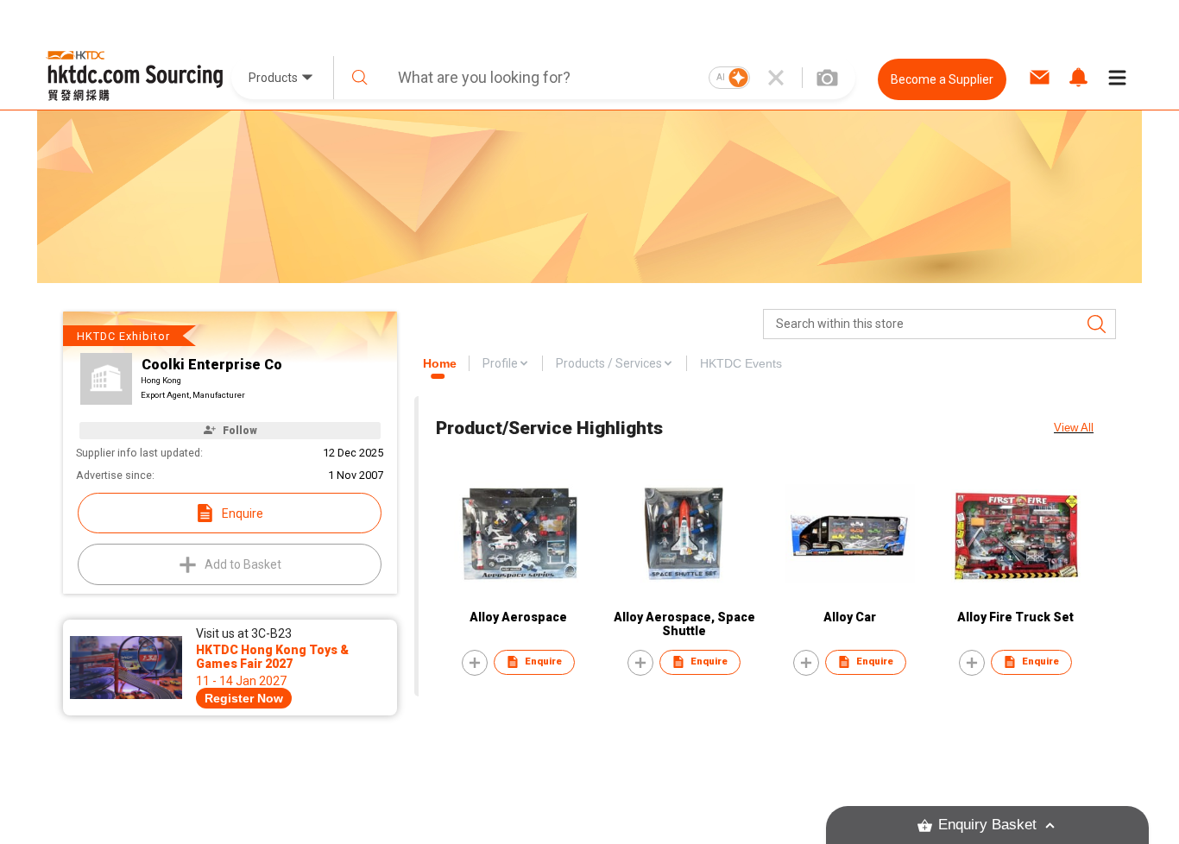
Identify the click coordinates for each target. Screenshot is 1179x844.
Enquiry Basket (987, 824)
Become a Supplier (942, 79)
